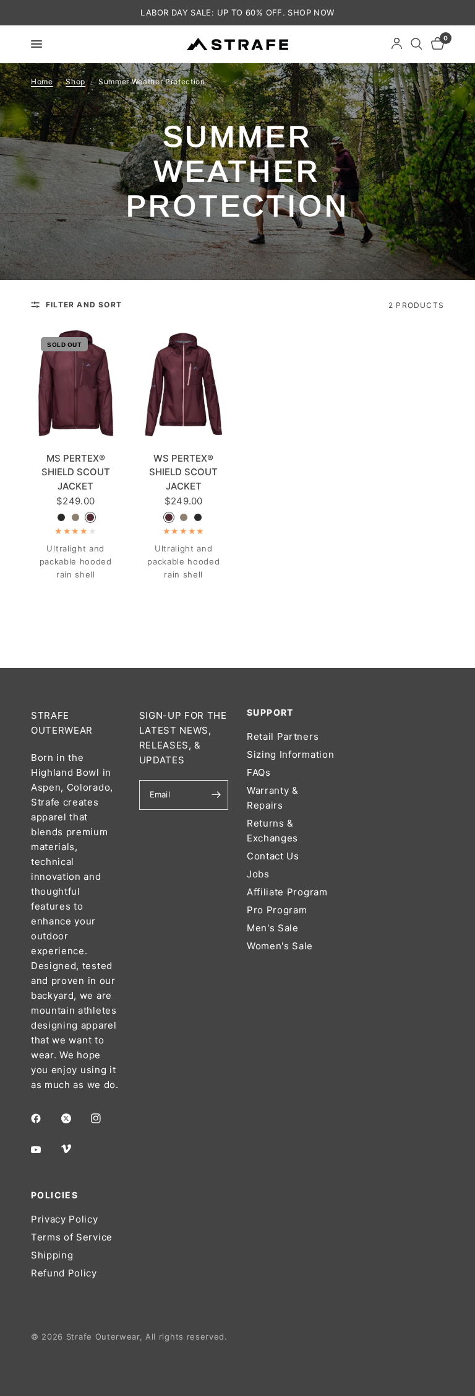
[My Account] (396, 44)
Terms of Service (72, 1237)
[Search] (416, 44)
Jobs (258, 874)
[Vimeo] (74, 1148)
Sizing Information (290, 754)
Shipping (52, 1255)
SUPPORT (270, 712)
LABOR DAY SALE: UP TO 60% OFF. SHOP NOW (237, 12)
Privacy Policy (64, 1219)
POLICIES (54, 1195)
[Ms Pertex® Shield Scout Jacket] (76, 383)
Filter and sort (84, 304)
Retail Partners (283, 736)
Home (42, 81)
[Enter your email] (215, 795)
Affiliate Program (287, 892)
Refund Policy (64, 1273)
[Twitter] (74, 1118)
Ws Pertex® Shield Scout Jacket (183, 472)
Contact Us (273, 856)
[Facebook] (44, 1118)
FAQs (259, 772)
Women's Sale (280, 946)
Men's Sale (273, 928)
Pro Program (277, 910)
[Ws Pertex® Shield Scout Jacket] (184, 383)
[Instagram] (104, 1118)
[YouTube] (44, 1149)
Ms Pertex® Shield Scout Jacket (75, 472)
